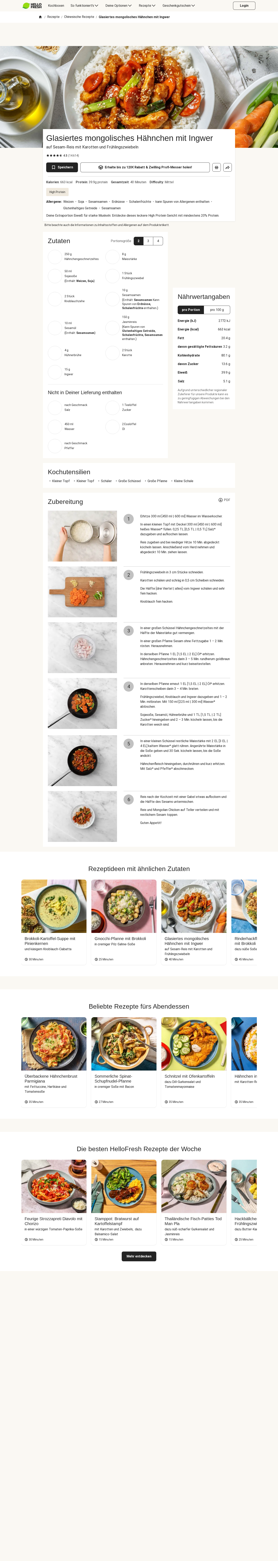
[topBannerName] (139, 34)
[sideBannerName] (203, 257)
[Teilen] (227, 167)
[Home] (40, 17)
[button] (105, 241)
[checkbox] (47, 155)
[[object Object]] (216, 167)
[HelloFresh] (32, 6)
